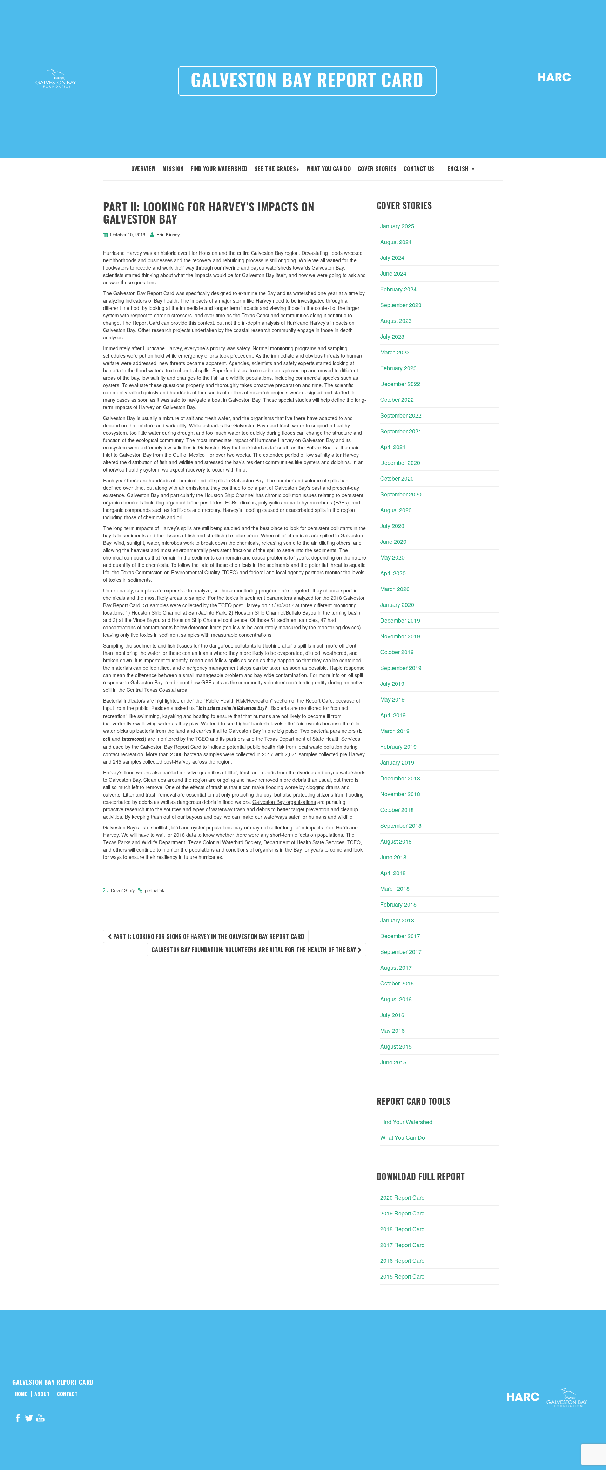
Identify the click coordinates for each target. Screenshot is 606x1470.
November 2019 (400, 636)
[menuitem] (458, 168)
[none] (458, 168)
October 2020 (397, 478)
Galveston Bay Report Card (307, 82)
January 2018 (397, 920)
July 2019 (392, 683)
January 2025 (397, 226)
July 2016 (392, 1015)
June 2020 (393, 541)
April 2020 (393, 573)
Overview (143, 168)
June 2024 (393, 273)
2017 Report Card (402, 1245)
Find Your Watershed (219, 168)
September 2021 (401, 431)
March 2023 (395, 352)
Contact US (419, 168)
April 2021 (393, 447)
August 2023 (396, 321)
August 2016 (396, 999)
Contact (67, 1393)
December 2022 (400, 384)
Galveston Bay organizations (284, 801)
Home (21, 1393)
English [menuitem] (458, 169)
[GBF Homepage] (56, 79)
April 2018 (393, 873)
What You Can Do (329, 168)
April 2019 (393, 715)
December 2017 (400, 936)
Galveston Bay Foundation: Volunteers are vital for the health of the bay (254, 950)
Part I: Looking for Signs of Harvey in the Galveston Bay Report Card (208, 936)
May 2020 (392, 557)
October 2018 (397, 810)
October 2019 (397, 652)
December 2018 (400, 778)
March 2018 (395, 889)
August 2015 (396, 1046)
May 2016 (392, 1031)
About (42, 1393)
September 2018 (401, 825)
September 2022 (401, 415)
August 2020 (396, 510)
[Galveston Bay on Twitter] (29, 1419)
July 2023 (392, 336)
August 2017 (396, 967)
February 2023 (398, 368)
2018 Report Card (402, 1229)
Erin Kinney (168, 234)
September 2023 (401, 305)
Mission (172, 168)
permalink (154, 890)
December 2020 (400, 463)
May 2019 (392, 699)
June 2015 (393, 1062)
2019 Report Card (402, 1213)
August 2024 (396, 242)
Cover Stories (377, 168)
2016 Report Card (402, 1260)
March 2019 (395, 731)
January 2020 (397, 605)
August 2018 (396, 841)
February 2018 (398, 904)
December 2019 (400, 620)
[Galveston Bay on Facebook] (18, 1419)
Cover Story (123, 890)
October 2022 (397, 399)
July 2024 (392, 257)
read (170, 682)
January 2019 (397, 762)
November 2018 (400, 794)
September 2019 (401, 668)
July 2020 (392, 526)
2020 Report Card (402, 1197)
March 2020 (395, 589)
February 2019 (398, 747)
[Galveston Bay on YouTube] (40, 1419)
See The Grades (275, 168)
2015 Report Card (402, 1276)
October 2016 (397, 983)
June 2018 (393, 857)
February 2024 (398, 289)
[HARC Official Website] (554, 79)
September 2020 (401, 494)
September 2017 (401, 952)
